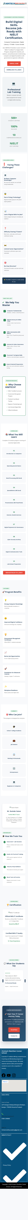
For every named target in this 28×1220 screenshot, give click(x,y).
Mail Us (4, 1127)
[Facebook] (4, 1075)
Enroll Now (14, 1029)
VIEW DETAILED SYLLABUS (14, 572)
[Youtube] (9, 1075)
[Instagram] (14, 1075)
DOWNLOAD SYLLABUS (14, 70)
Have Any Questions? (8, 1116)
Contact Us (14, 1036)
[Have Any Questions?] (2, 1114)
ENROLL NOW (14, 63)
